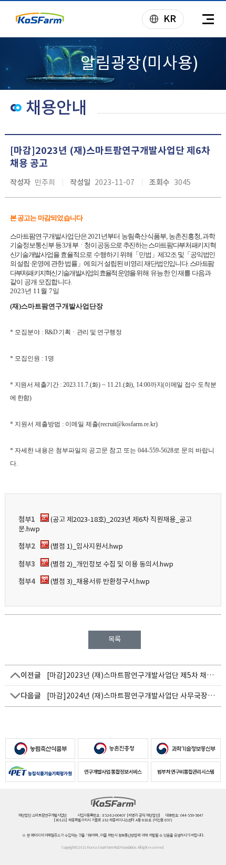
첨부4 (26, 581)
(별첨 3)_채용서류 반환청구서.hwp (99, 581)
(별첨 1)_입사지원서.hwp (86, 546)
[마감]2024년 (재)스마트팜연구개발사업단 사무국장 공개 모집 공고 (132, 696)
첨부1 (26, 519)
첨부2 (26, 546)
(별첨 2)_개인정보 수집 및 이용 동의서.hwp (111, 564)
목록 (114, 639)
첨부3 (26, 564)
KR (159, 20)
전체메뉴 (208, 19)
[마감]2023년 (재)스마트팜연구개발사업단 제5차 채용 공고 (132, 675)
